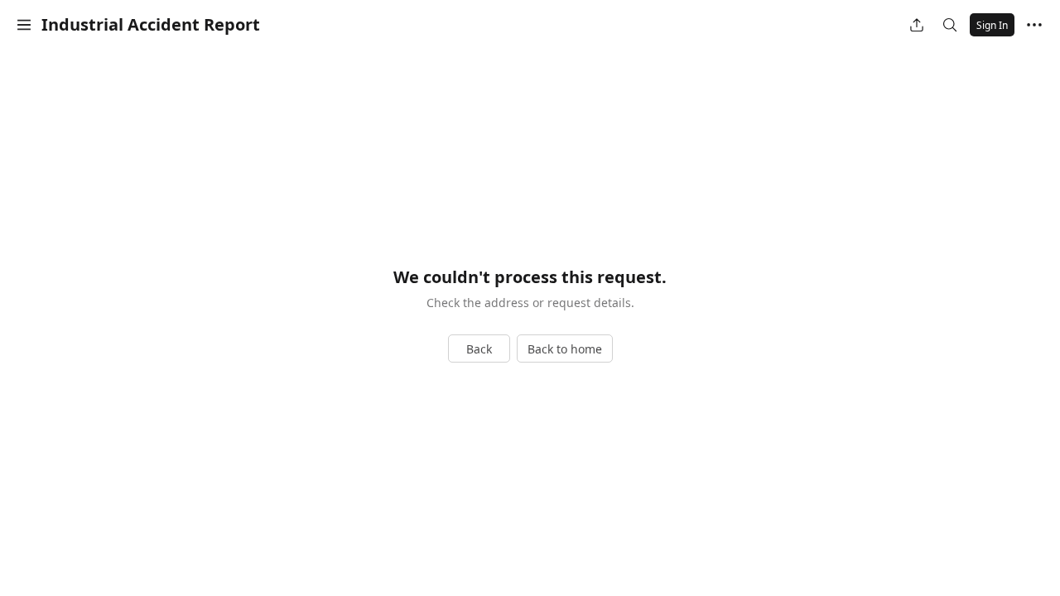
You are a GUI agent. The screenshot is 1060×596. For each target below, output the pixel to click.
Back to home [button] (565, 349)
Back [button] (479, 349)
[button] (24, 24)
